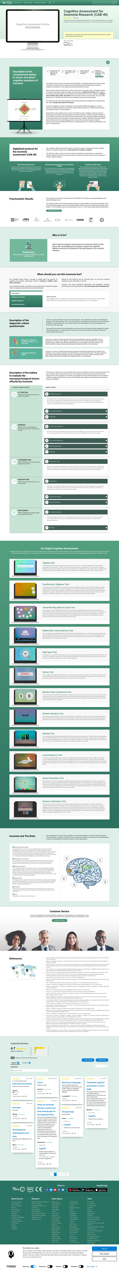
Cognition (14, 1213)
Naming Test (48, 733)
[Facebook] (47, 1190)
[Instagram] (59, 1190)
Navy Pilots (35, 1207)
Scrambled (55, 1234)
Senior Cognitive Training (39, 1213)
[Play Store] (87, 1190)
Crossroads (73, 1215)
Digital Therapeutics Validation (40, 1202)
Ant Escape (55, 1215)
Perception (15, 1227)
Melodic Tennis (56, 1232)
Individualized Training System (95, 1223)
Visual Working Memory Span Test (59, 607)
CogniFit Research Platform (75, 36)
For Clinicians (91, 1203)
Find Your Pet (55, 1236)
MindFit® (90, 1211)
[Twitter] (51, 1190)
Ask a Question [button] (89, 1060)
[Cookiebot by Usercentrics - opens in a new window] (11, 1266)
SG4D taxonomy (36, 1219)
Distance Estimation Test (54, 801)
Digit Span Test (50, 652)
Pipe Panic (55, 1207)
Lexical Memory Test (52, 755)
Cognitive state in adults (38, 1215)
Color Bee (72, 1211)
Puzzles (72, 1205)
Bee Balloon (73, 1213)
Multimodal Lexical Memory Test (58, 630)
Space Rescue (56, 1227)
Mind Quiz (90, 1225)
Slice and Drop (74, 1232)
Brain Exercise (91, 1221)
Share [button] (16, 1094)
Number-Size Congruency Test (57, 692)
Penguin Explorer (74, 1207)
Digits (71, 1209)
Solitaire (54, 1211)
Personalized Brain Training (95, 1230)
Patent (89, 1209)
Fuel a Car (72, 1223)
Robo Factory (55, 1213)
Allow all (104, 1248)
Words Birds (73, 1240)
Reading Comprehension (94, 1240)
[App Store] (100, 1190)
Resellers (89, 1215)
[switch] (50, 1266)
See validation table (54, 210)
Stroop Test (48, 672)
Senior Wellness (36, 1209)
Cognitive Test (18, 2)
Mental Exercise (91, 1234)
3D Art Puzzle (55, 1242)
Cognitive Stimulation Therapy (95, 1227)
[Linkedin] (63, 1190)
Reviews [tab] (14, 1062)
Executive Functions (17, 1221)
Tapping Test (49, 563)
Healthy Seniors (36, 1211)
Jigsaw (72, 1221)
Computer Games (37, 1203)
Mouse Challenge (74, 1229)
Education (90, 1207)
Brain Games (91, 1232)
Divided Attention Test (53, 713)
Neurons (14, 1207)
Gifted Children (91, 1242)
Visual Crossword (57, 1223)
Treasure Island (56, 1217)
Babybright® (91, 1213)
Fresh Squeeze (74, 1219)
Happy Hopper (74, 1202)
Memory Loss (15, 1215)
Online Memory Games (93, 1236)
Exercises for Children (93, 1217)
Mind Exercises (91, 1229)
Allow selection (104, 1254)
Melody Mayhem (56, 1238)
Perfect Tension (74, 1230)
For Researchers (91, 1205)
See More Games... (75, 1242)
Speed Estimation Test (53, 778)
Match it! (54, 1225)
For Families (90, 1202)
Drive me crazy (56, 1221)
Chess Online (55, 1202)
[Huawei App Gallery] (74, 1190)
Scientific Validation (40, 2)
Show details (91, 1266)
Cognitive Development (93, 1219)
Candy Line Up (74, 1203)
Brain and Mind (16, 1203)
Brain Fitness (15, 1211)
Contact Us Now (59, 920)
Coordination (15, 1223)
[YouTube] (55, 1190)
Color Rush (55, 1240)
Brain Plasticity (16, 1209)
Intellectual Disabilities (18, 1217)
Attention (14, 1229)
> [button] (67, 1174)
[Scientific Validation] (59, 226)
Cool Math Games (92, 1238)
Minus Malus (73, 1227)
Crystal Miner (55, 1209)
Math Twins (73, 1225)
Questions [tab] (25, 1062)
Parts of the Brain (17, 1205)
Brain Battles (91, 1244)
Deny (104, 1259)
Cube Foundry (74, 1217)
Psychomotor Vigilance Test (56, 584)
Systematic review (37, 1217)
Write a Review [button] (103, 1060)
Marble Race (55, 1230)
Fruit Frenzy (55, 1205)
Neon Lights (55, 1219)
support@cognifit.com (45, 1156)
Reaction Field (74, 1238)
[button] (23, 1096)
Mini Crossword (56, 1203)
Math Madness (56, 1229)
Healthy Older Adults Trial (39, 1205)
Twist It (72, 1234)
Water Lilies (73, 1236)
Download (99, 76)
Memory (14, 1225)
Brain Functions (16, 1219)
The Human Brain (16, 1202)
